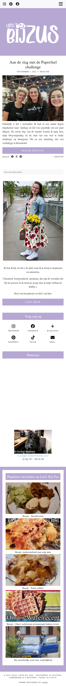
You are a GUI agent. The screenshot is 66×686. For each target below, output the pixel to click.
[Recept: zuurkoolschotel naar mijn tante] (33, 534)
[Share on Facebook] (12, 156)
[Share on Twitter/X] (17, 156)
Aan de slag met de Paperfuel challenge (33, 64)
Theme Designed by (33, 682)
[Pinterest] (10, 4)
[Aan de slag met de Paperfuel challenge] (33, 120)
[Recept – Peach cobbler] (33, 570)
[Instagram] (4, 4)
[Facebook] (17, 4)
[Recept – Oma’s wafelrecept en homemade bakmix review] (33, 606)
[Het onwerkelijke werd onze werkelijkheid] (33, 642)
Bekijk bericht (33, 150)
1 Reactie (43, 71)
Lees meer (33, 301)
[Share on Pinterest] (21, 156)
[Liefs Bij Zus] (33, 28)
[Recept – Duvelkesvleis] (33, 498)
